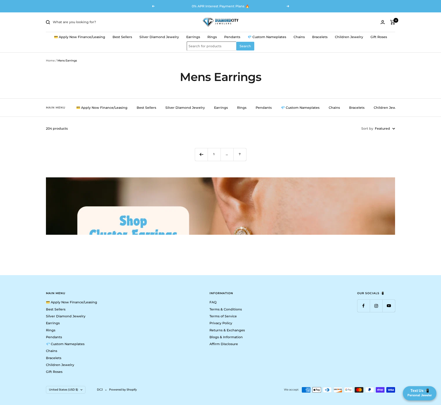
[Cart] (392, 22)
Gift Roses (378, 37)
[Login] (383, 22)
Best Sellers (122, 37)
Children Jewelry (349, 37)
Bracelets (320, 37)
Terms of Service (223, 316)
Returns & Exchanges (227, 330)
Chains (299, 37)
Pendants (232, 37)
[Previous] (201, 154)
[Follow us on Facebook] (363, 305)
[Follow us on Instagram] (376, 305)
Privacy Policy (220, 323)
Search (245, 46)
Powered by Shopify (123, 389)
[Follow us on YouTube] (388, 305)
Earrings (193, 37)
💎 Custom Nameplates (267, 37)
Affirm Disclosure (223, 344)
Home (50, 60)
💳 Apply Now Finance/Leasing (79, 37)
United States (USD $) (63, 389)
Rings (212, 37)
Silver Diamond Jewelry (159, 37)
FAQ (213, 302)
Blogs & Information (226, 337)
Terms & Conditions (225, 309)
